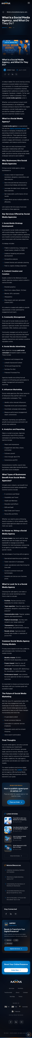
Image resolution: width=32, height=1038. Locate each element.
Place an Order (15, 802)
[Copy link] (16, 74)
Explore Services (15, 949)
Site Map (12, 996)
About (17, 992)
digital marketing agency (18, 128)
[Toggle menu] (29, 3)
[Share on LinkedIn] (12, 74)
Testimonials (8, 992)
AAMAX (19, 770)
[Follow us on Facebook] (6, 914)
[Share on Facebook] (5, 74)
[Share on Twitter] (8, 74)
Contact (25, 992)
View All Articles (15, 856)
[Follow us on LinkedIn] (11, 914)
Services (11, 988)
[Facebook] (11, 1022)
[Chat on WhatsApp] (29, 1035)
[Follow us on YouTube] (15, 914)
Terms (20, 996)
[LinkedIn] (16, 1022)
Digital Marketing (11, 42)
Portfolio (20, 988)
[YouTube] (21, 1022)
